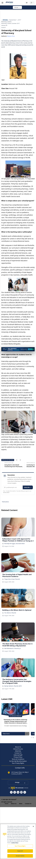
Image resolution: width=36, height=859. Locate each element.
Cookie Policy (14, 842)
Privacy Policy (18, 757)
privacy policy (6, 492)
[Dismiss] (33, 349)
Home (6, 803)
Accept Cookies (20, 856)
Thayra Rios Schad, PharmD (12, 579)
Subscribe (27, 487)
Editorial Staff (18, 755)
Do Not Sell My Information (18, 761)
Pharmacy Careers (6, 22)
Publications (5, 502)
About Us (18, 747)
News (20, 803)
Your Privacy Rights (18, 763)
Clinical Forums (18, 749)
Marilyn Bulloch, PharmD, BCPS (13, 686)
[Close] (33, 826)
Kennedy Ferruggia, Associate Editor (14, 543)
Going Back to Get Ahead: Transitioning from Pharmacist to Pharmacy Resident (10, 465)
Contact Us (18, 753)
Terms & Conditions (18, 759)
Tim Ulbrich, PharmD (10, 613)
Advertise (18, 751)
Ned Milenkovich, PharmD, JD (12, 648)
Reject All (20, 851)
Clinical (16, 7)
